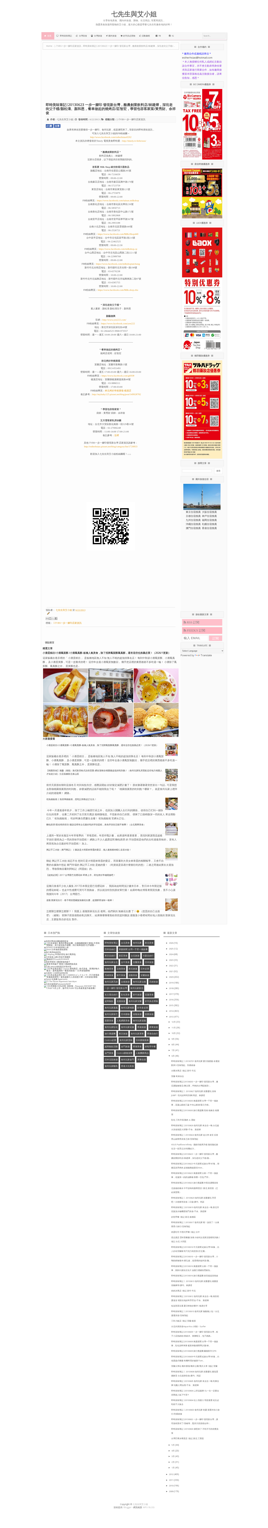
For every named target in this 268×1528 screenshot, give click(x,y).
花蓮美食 (149, 994)
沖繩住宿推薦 (193, 524)
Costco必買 (110, 1040)
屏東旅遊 (153, 1027)
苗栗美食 (109, 1020)
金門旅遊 (125, 1046)
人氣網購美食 (123, 1020)
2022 (171, 965)
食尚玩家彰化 (111, 1027)
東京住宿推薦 (193, 512)
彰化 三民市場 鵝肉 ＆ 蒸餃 (183, 1119)
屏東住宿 (141, 1059)
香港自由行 (152, 1033)
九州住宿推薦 (193, 520)
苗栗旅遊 (149, 1014)
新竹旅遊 (137, 994)
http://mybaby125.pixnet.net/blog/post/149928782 (116, 394)
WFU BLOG (148, 1507)
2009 (171, 1491)
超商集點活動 (111, 1046)
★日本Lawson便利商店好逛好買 (57, 966)
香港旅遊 (141, 1027)
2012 (171, 1474)
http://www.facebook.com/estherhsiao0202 (111, 137)
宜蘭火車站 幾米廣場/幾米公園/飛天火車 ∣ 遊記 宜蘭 (194, 1366)
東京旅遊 (123, 1033)
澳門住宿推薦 (193, 528)
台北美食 (125, 942)
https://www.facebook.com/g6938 (118, 375)
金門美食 (109, 1052)
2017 (171, 994)
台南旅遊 (125, 981)
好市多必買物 (151, 1001)
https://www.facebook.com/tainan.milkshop (118, 200)
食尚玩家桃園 (127, 1007)
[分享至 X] (53, 618)
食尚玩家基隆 (139, 1020)
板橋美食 (109, 968)
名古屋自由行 (111, 994)
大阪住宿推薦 (209, 512)
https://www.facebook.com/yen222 (118, 323)
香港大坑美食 (127, 1066)
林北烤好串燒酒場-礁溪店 (118, 390)
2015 (171, 1005)
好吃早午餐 (150, 1046)
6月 (173, 1055)
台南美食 (121, 968)
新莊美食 (123, 955)
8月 (173, 1044)
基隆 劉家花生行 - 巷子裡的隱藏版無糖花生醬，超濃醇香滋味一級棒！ (80, 900)
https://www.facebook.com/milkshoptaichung (118, 264)
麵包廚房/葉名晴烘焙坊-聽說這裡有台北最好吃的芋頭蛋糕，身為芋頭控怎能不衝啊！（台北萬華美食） (96, 824)
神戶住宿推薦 (209, 516)
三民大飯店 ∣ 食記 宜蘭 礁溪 (183, 1320)
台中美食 (125, 962)
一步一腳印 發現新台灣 (116, 988)
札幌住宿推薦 (209, 524)
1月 (173, 1467)
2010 (171, 1485)
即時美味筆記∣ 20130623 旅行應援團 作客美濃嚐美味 (194, 1182)
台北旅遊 (135, 955)
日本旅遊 (149, 962)
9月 (173, 1039)
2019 (171, 982)
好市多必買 (142, 1007)
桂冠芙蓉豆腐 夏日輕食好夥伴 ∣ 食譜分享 (189, 1305)
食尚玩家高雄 (111, 981)
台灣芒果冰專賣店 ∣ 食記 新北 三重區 (187, 1438)
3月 (173, 1456)
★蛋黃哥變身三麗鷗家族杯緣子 (57, 961)
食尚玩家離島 (111, 1066)
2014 (171, 1011)
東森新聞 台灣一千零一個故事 (133, 949)
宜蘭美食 (137, 962)
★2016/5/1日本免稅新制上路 (56, 947)
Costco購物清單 (124, 1052)
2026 (171, 943)
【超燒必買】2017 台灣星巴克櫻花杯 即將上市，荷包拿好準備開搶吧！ (81, 874)
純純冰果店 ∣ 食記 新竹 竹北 (183, 1290)
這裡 (116, 435)
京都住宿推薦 (193, 516)
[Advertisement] (111, 77)
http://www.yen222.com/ (114, 320)
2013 (171, 1016)
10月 (174, 1033)
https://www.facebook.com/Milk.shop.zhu (118, 290)
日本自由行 (110, 949)
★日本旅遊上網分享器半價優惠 (57, 957)
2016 (171, 999)
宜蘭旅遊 (145, 975)
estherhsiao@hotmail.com (197, 57)
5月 (173, 1445)
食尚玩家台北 (111, 962)
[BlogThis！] (50, 618)
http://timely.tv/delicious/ (134, 141)
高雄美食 (109, 975)
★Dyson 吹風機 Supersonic (56, 979)
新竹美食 (121, 975)
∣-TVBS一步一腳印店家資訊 (130, 119)
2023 (171, 960)
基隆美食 (133, 975)
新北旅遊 (133, 968)
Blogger (127, 1507)
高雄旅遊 (153, 981)
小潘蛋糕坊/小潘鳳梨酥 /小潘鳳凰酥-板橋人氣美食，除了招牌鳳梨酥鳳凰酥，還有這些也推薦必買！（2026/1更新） (107, 653)
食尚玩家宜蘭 (135, 1001)
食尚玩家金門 (127, 1059)
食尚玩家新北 (136, 988)
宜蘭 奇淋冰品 (177, 1076)
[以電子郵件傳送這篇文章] (47, 618)
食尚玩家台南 (139, 981)
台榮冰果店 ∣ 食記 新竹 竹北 (183, 1070)
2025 (171, 948)
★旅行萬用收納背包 (52, 952)
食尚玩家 (137, 942)
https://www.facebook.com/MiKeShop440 (118, 234)
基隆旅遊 (137, 1014)
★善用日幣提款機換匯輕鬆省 (56, 941)
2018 (171, 988)
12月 (174, 1021)
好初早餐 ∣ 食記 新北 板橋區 (183, 1217)
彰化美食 (125, 994)
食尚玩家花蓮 (127, 1027)
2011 (171, 1480)
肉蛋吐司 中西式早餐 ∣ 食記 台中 (185, 1232)
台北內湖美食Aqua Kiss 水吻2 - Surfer (188, 1326)
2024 (171, 954)
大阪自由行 (148, 955)
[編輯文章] (48, 614)
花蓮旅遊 (121, 1001)
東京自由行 (110, 955)
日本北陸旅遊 (111, 1059)
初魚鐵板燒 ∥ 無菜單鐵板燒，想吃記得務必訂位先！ (71, 799)
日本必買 (145, 968)
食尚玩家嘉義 (111, 1007)
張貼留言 (49, 642)
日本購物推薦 (142, 1040)
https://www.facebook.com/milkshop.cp (118, 249)
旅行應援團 (110, 1033)
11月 (174, 1027)
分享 (57, 126)
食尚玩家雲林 (125, 1040)
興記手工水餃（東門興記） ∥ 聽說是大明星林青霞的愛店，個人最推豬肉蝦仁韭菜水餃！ (88, 849)
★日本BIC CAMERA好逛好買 (56, 973)
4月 (173, 1450)
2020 (171, 977)
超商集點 (109, 1001)
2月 (173, 1462)
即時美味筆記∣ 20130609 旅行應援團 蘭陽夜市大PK (194, 1351)
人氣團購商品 (142, 1052)
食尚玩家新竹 (111, 1014)
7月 (173, 1050)
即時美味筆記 (111, 942)
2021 (171, 971)
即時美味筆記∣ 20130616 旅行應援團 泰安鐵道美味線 (194, 1275)
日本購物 (125, 1014)
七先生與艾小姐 (140, 1504)
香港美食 (137, 1046)
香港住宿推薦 (209, 528)
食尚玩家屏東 (137, 1033)
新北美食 (149, 942)
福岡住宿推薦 (209, 520)
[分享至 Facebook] (56, 618)
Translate (206, 655)
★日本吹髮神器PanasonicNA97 (57, 984)
